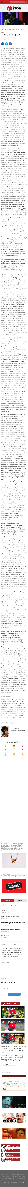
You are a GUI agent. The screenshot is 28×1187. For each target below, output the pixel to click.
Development (4, 29)
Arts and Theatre (5, 28)
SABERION (21, 1182)
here (15, 954)
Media (21, 31)
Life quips (17, 31)
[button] (14, 18)
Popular (7, 900)
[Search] (25, 2)
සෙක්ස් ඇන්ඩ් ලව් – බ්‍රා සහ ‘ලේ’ (11, 35)
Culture (18, 28)
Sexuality (3, 32)
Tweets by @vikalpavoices (8, 982)
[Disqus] (14, 780)
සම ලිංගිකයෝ (4, 910)
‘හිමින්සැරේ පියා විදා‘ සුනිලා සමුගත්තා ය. (10, 929)
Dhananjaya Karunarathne (8, 37)
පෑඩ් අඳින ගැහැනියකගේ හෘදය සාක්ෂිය (10, 916)
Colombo (12, 28)
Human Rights (10, 31)
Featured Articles (12, 29)
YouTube (3, 1065)
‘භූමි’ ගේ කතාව (5, 935)
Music (24, 31)
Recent (20, 900)
